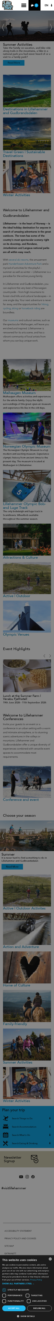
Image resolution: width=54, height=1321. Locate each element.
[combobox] (50, 1258)
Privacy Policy (36, 1279)
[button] (27, 1284)
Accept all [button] (14, 1308)
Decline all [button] (39, 1308)
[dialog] (27, 1288)
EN (46, 5)
